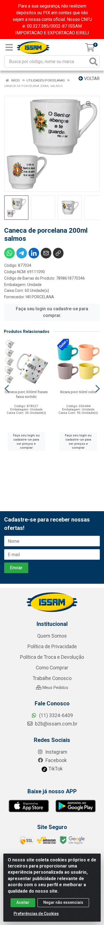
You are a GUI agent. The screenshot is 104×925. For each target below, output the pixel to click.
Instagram (55, 752)
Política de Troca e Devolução (52, 657)
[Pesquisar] (93, 61)
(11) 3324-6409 (55, 715)
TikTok (55, 769)
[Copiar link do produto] (58, 253)
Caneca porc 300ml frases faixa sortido (26, 394)
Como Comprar (52, 668)
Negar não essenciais (63, 902)
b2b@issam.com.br (55, 724)
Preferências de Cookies (36, 913)
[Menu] (9, 47)
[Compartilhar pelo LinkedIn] (34, 253)
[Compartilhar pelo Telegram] (21, 253)
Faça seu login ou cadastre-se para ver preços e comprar (26, 441)
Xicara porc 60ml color (78, 392)
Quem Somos (52, 636)
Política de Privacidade (52, 646)
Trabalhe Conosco (52, 678)
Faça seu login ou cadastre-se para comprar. (52, 312)
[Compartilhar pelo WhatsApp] (9, 253)
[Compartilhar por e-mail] (46, 253)
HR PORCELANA (40, 297)
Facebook (55, 760)
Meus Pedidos (54, 687)
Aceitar (22, 902)
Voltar (91, 78)
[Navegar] (6, 388)
